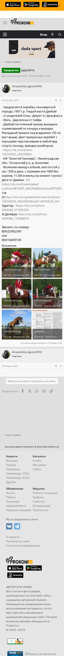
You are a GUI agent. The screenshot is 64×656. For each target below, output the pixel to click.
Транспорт (13, 501)
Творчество (40, 510)
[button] (5, 34)
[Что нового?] (52, 34)
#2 (60, 366)
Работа (11, 497)
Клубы (37, 460)
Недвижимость (16, 505)
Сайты (37, 469)
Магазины (39, 465)
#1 (60, 100)
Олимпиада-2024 (18, 473)
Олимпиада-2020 (18, 477)
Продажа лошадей (18, 510)
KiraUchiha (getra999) (16, 75)
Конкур (11, 465)
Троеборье (13, 469)
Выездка (12, 460)
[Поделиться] (56, 100)
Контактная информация (23, 545)
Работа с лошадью (45, 493)
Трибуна (38, 497)
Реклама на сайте (18, 541)
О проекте (13, 537)
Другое (11, 482)
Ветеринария (41, 505)
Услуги (10, 493)
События (38, 501)
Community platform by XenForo (32, 447)
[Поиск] (59, 34)
